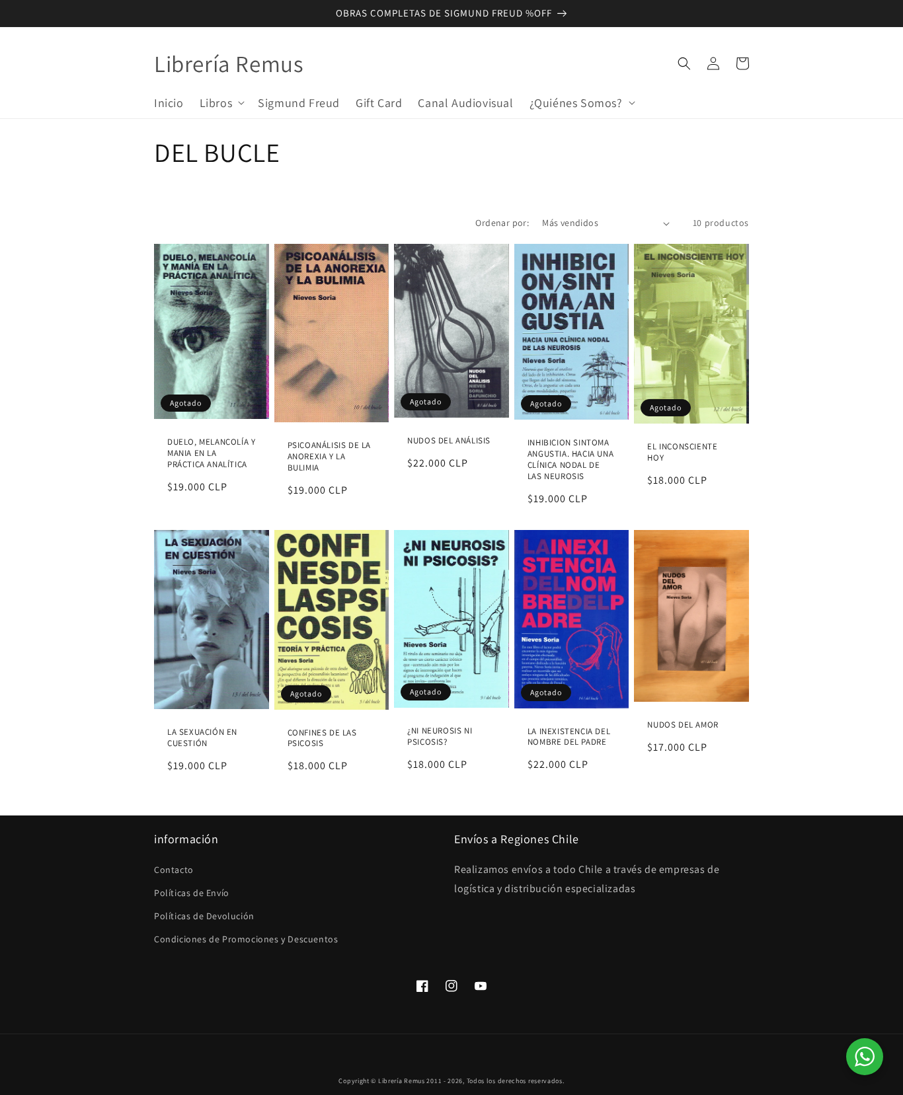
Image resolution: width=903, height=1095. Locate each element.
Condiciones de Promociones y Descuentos (246, 939)
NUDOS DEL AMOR (682, 725)
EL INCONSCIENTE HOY (682, 452)
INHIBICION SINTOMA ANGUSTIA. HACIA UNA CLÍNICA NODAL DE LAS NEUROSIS (570, 459)
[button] (221, 102)
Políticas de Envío (191, 893)
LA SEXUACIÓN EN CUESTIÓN (202, 738)
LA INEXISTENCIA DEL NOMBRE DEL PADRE (569, 737)
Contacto (174, 870)
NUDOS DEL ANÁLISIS (449, 440)
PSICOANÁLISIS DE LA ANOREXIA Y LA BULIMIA (329, 456)
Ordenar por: (502, 223)
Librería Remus (401, 1080)
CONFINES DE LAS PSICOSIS (322, 738)
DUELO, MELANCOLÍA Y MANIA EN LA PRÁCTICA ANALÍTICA (211, 453)
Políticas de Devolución (204, 916)
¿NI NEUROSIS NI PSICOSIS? (439, 736)
